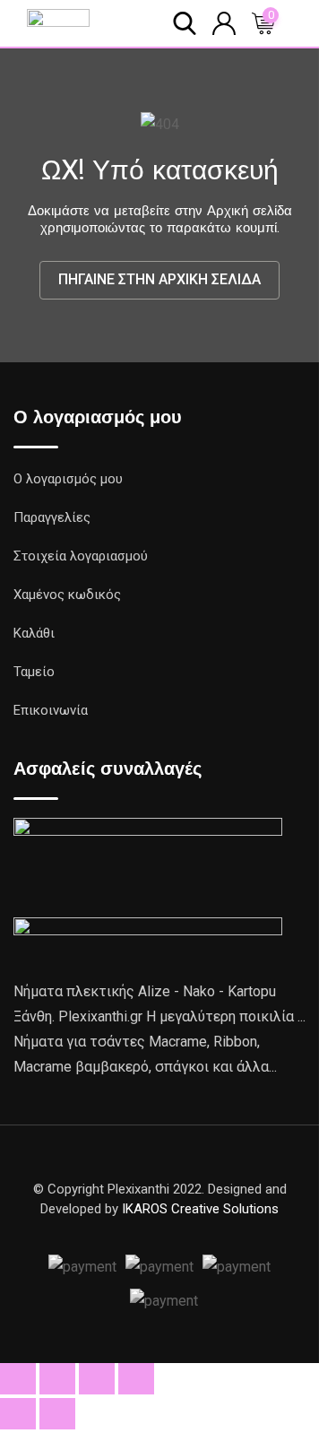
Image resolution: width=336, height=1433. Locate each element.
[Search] (184, 21)
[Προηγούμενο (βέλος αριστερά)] (18, 1413)
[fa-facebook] (159, 1230)
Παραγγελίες (51, 517)
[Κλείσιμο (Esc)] (136, 1378)
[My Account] (224, 21)
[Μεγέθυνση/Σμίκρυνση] (18, 1378)
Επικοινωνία (50, 710)
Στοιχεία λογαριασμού (80, 556)
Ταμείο (34, 672)
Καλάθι (34, 633)
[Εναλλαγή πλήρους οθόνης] (57, 1378)
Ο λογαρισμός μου (68, 479)
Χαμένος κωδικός (67, 594)
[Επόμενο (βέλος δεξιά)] (57, 1413)
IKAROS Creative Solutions (200, 1209)
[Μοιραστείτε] (97, 1378)
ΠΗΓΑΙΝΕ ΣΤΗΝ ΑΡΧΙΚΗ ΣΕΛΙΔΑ (159, 279)
